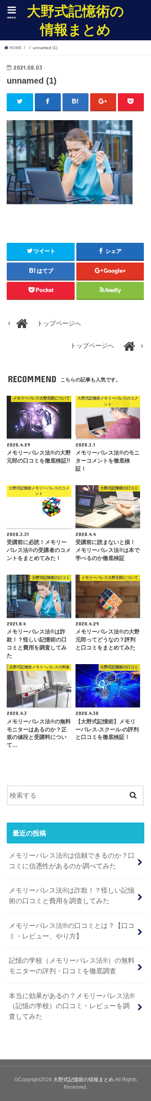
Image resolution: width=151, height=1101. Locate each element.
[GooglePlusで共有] (103, 101)
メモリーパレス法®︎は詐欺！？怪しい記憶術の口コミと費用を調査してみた (72, 895)
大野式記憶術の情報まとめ (75, 20)
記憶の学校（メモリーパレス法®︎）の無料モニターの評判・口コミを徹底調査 (72, 965)
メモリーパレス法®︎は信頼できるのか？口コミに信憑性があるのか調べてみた (72, 860)
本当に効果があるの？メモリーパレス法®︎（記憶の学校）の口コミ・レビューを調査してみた (72, 1006)
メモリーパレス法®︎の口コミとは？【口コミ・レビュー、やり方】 (72, 931)
